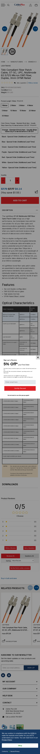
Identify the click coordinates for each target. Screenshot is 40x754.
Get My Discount (20, 388)
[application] (20, 742)
